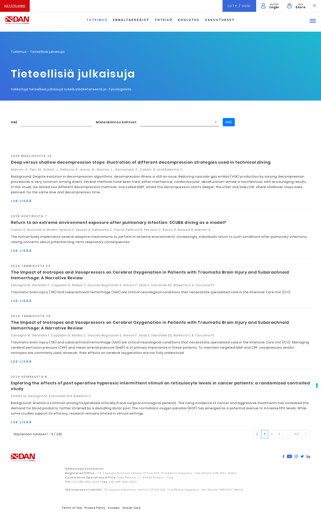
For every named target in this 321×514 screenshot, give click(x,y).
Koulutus (189, 20)
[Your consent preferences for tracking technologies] (317, 385)
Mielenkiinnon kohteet (116, 122)
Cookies (114, 508)
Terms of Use (72, 508)
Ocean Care (132, 508)
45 (298, 435)
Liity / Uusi (239, 6)
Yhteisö (164, 20)
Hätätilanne (14, 6)
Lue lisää (21, 201)
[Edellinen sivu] (257, 434)
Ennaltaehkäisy (131, 20)
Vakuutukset (220, 20)
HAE (14, 122)
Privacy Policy (95, 508)
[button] (314, 5)
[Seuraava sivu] (306, 434)
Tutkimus (97, 20)
